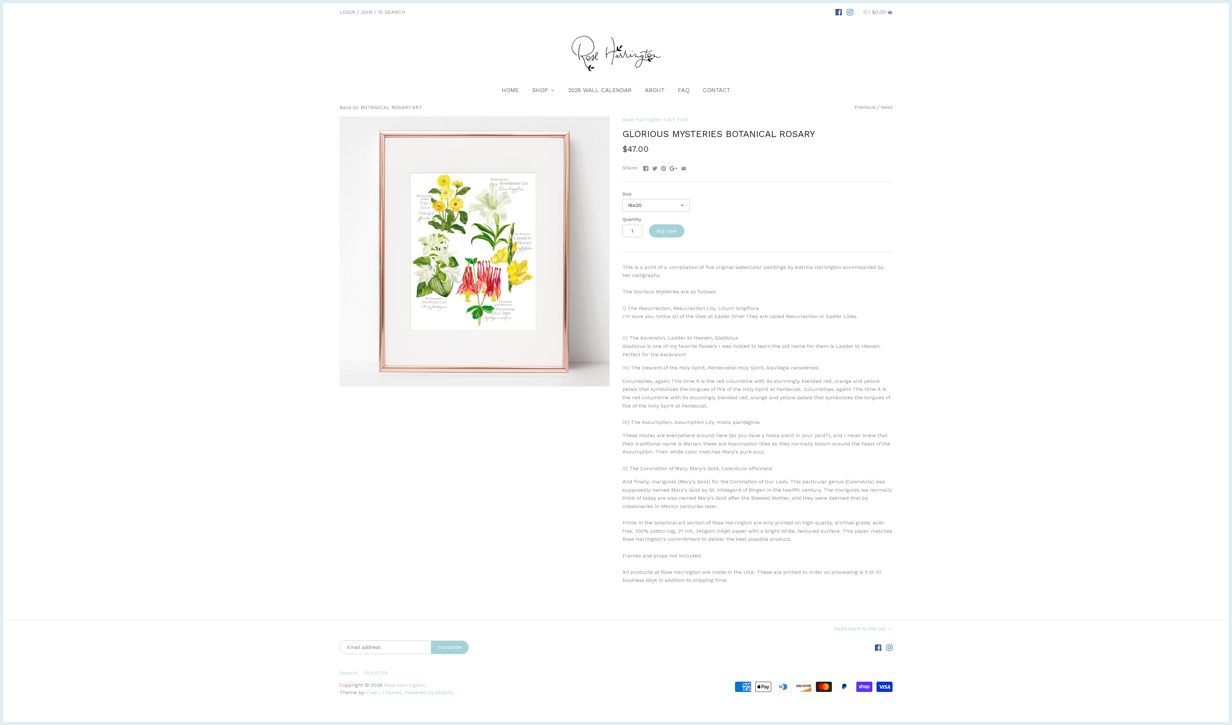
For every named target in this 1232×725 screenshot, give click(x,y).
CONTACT (717, 90)
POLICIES (376, 673)
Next (887, 107)
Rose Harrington (642, 120)
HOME (510, 90)
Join (366, 12)
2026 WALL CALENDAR (600, 90)
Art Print (678, 120)
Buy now (666, 231)
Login (347, 12)
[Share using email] (683, 167)
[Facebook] (838, 12)
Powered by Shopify (429, 692)
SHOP (541, 90)
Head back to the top (860, 629)
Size (626, 193)
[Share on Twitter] (654, 167)
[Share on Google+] (673, 167)
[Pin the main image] (663, 167)
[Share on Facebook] (645, 167)
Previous (865, 107)
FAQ (683, 90)
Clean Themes (384, 692)
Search (348, 673)
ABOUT (655, 90)
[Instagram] (850, 12)
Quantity (631, 219)
